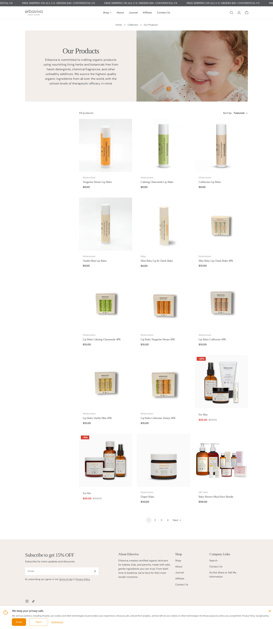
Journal (179, 572)
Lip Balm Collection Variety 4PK (158, 418)
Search (213, 560)
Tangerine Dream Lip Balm (97, 182)
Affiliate (179, 578)
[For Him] (221, 381)
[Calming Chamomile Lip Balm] (163, 145)
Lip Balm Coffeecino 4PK (212, 339)
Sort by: (227, 113)
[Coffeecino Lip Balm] (221, 145)
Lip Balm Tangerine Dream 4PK (158, 339)
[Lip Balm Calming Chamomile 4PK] (105, 302)
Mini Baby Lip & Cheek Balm (157, 260)
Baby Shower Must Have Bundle (216, 496)
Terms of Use (66, 579)
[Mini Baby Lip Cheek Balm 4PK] (221, 224)
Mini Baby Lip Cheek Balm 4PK (216, 260)
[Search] (231, 12)
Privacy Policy (248, 615)
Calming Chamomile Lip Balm (157, 182)
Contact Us (181, 584)
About (178, 566)
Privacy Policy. (83, 579)
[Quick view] (127, 126)
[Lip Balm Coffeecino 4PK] (221, 302)
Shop (178, 560)
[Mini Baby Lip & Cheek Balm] (163, 224)
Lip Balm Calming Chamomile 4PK (102, 339)
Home (118, 24)
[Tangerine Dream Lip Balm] (105, 145)
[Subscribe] (95, 571)
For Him (203, 414)
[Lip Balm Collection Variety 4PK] (163, 381)
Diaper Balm (147, 496)
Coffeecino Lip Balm (210, 182)
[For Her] (105, 460)
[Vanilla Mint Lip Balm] (105, 224)
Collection (132, 24)
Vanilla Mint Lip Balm (94, 260)
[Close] (269, 611)
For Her (87, 493)
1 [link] (148, 520)
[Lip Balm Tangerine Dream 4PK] (163, 302)
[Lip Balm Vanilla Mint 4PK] (105, 381)
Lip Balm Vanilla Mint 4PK (97, 418)
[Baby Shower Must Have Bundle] (221, 460)
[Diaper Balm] (163, 460)
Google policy (262, 615)
